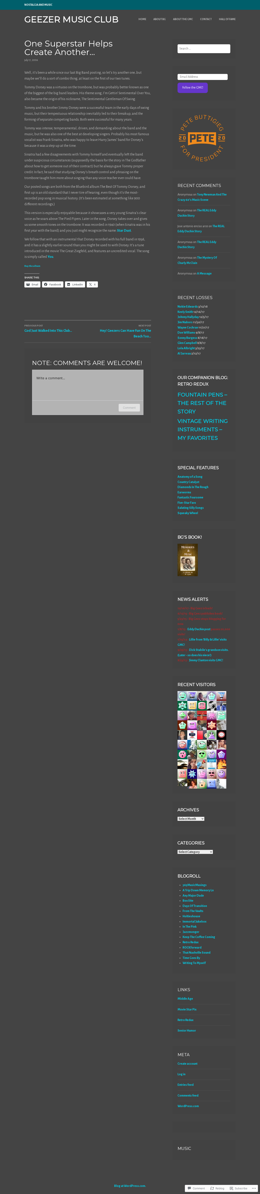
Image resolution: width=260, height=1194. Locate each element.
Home (142, 19)
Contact (206, 19)
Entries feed (186, 1084)
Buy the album (32, 266)
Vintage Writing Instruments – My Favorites (203, 429)
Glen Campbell (187, 343)
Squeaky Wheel (188, 513)
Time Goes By (191, 958)
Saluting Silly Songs (191, 507)
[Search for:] (204, 48)
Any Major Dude (193, 895)
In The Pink (190, 926)
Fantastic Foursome (190, 497)
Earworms (184, 492)
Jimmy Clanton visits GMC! (206, 660)
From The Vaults (193, 911)
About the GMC (183, 19)
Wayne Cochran (188, 327)
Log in (181, 1074)
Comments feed (188, 1095)
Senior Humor (187, 1030)
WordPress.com (188, 1106)
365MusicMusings (195, 885)
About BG (159, 19)
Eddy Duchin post (198, 629)
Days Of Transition (195, 906)
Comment (129, 407)
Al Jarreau (184, 353)
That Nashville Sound (196, 952)
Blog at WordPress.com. (130, 1186)
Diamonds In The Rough (193, 487)
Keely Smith (185, 311)
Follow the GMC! (192, 87)
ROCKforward (192, 947)
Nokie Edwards (188, 306)
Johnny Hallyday (188, 317)
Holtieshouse (191, 916)
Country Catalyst (188, 482)
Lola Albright (186, 348)
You (50, 257)
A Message (204, 273)
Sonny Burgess (187, 337)
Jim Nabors (185, 322)
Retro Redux (190, 942)
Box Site (188, 900)
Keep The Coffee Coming (199, 937)
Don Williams (186, 332)
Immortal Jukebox (194, 921)
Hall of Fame (227, 19)
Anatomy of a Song (190, 476)
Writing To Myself (194, 963)
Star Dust (124, 230)
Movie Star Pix (187, 1009)
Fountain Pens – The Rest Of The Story (202, 403)
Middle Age (185, 998)
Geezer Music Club (71, 19)
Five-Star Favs (187, 502)
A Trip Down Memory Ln (198, 890)
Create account (187, 1063)
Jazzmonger (191, 932)
